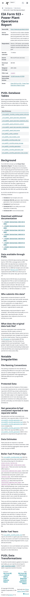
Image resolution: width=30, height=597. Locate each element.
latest (12, 2)
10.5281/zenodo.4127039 (17, 76)
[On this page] (27, 3)
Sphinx (11, 595)
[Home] (2, 8)
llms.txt (27, 594)
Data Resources (8, 8)
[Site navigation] (3, 3)
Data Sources (17, 8)
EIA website (6, 339)
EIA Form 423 (14, 270)
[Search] (23, 3)
